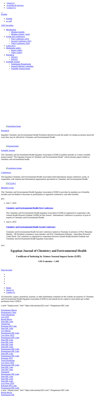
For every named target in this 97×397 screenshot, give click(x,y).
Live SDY (5, 317)
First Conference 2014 (20, 39)
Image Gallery (16, 50)
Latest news (11, 46)
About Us (11, 3)
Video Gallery (16, 52)
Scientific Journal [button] (13, 62)
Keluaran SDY (7, 358)
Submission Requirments (21, 64)
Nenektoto (5, 372)
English (9, 19)
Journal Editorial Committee (22, 66)
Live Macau (6, 331)
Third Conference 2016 (20, 43)
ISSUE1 (14, 57)
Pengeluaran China (8, 312)
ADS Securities (7, 25)
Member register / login (20, 34)
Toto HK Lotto (7, 370)
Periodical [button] (10, 55)
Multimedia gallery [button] (13, 48)
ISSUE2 (14, 59)
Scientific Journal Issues (20, 68)
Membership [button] (11, 30)
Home (8, 288)
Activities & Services (15, 5)
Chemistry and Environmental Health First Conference (29, 208)
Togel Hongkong (8, 315)
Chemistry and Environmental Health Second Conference (30, 227)
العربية (9, 21)
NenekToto (5, 324)
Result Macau (6, 319)
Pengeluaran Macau (9, 310)
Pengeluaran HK (7, 395)
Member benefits (18, 32)
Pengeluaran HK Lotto (10, 333)
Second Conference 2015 (21, 41)
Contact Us (11, 8)
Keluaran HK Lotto (9, 326)
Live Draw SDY (7, 335)
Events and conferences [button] (15, 36)
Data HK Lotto (7, 321)
